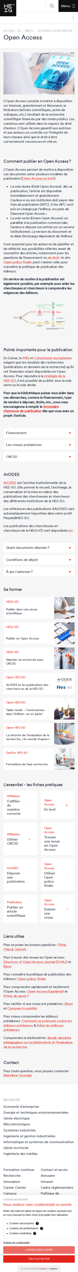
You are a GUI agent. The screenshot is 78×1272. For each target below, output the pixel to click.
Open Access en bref (38, 178)
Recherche (12, 1175)
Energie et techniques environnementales (35, 1112)
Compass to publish (22, 1008)
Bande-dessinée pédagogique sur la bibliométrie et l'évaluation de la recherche (38, 1042)
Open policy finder (17, 262)
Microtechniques (16, 1124)
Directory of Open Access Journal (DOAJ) (35, 962)
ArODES (9, 482)
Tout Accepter (39, 1259)
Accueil (9, 30)
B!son (7, 966)
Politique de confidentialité (16, 1242)
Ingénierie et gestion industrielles (29, 1136)
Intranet (47, 1181)
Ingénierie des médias (20, 1153)
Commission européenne (53, 358)
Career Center (14, 1187)
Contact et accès (54, 1169)
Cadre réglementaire (57, 1187)
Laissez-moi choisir (39, 1249)
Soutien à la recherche (55, 30)
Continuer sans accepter (15, 1199)
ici (70, 530)
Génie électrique (16, 1118)
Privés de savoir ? (16, 996)
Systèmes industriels (19, 1130)
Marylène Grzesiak (17, 1075)
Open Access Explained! (45, 991)
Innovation (11, 1181)
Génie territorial (15, 1148)
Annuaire (48, 1175)
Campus (9, 1193)
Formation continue (18, 1169)
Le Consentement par (39, 1268)
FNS (26, 358)
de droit (53, 257)
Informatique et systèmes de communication (38, 1142)
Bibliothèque (30, 30)
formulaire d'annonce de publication (31, 408)
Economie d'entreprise (21, 1106)
